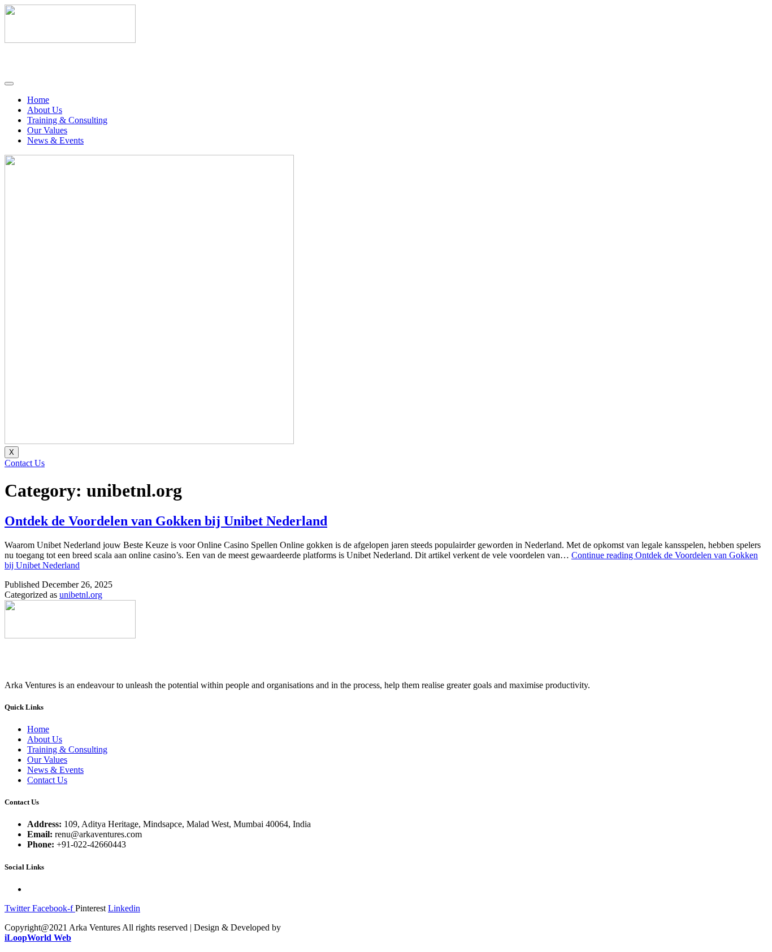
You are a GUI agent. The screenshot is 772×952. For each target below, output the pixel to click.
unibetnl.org (80, 594)
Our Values (47, 130)
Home (38, 100)
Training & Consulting (67, 120)
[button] (25, 463)
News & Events (55, 140)
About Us (44, 110)
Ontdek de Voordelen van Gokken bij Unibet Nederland (166, 521)
